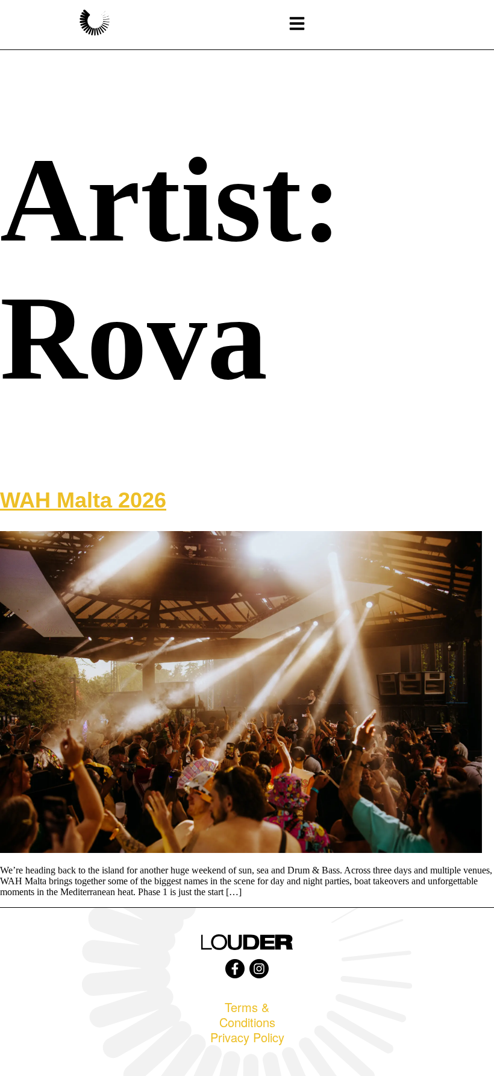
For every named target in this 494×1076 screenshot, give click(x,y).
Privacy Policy (247, 1037)
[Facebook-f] (235, 968)
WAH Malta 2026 (83, 500)
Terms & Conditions (247, 1014)
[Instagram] (259, 968)
